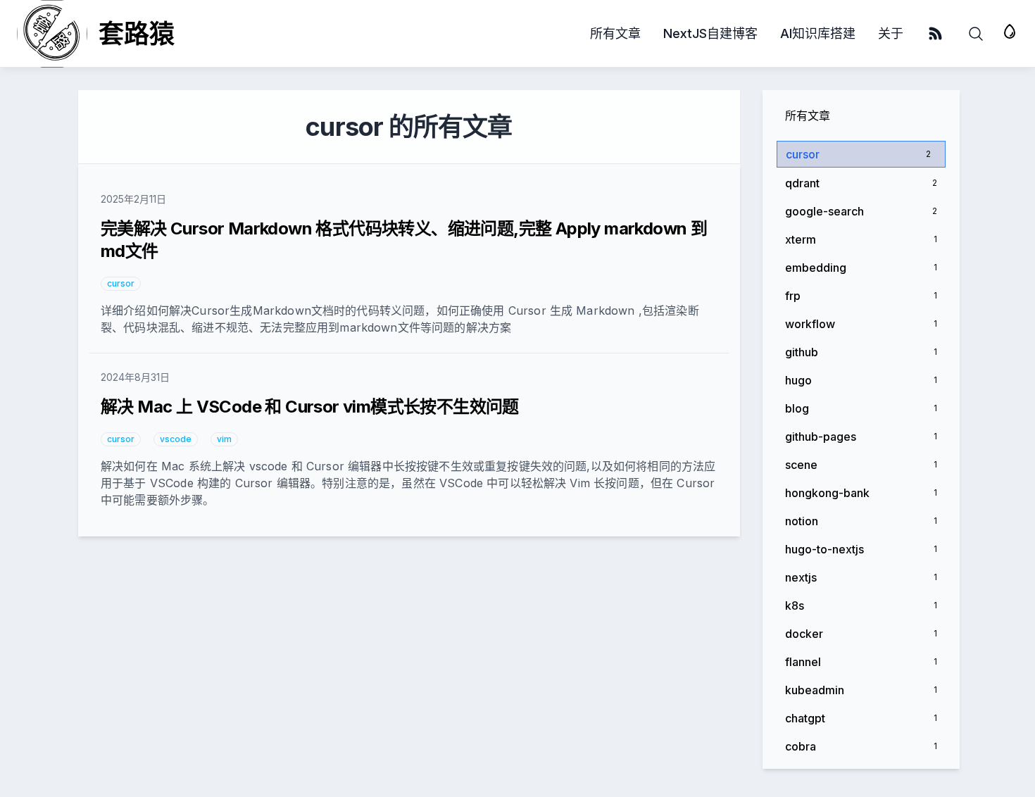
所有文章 (615, 33)
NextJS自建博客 (710, 33)
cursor (120, 283)
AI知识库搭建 (817, 33)
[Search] (975, 33)
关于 (890, 33)
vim (224, 439)
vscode (176, 439)
